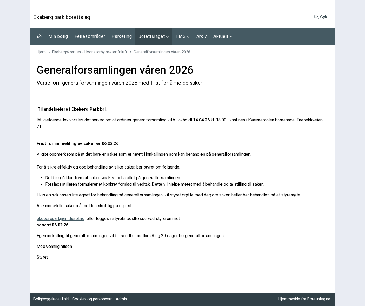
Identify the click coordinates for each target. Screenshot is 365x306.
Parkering (122, 36)
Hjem (41, 52)
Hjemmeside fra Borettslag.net (305, 299)
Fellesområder (90, 36)
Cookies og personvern (92, 299)
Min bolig (58, 36)
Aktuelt (221, 36)
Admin (121, 299)
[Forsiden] (39, 36)
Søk (323, 17)
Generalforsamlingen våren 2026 (162, 52)
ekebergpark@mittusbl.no (60, 218)
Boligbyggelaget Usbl (51, 299)
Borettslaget (152, 36)
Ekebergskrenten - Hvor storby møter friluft (89, 52)
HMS (181, 36)
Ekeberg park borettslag (61, 17)
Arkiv (201, 36)
